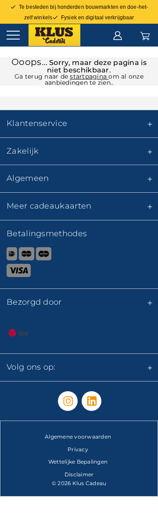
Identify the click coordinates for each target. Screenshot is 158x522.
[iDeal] (8, 255)
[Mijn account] (117, 35)
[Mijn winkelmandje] (145, 35)
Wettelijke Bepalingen (78, 461)
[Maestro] (43, 255)
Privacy (78, 449)
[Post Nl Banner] (79, 334)
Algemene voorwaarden (78, 436)
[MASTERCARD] (26, 255)
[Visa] (79, 272)
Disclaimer (79, 474)
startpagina (89, 76)
